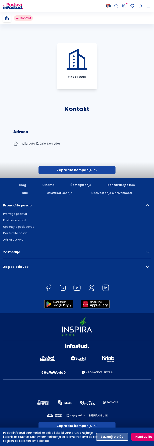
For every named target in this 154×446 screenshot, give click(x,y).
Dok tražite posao (15, 233)
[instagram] (63, 288)
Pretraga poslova (15, 214)
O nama (48, 185)
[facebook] (48, 288)
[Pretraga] (116, 6)
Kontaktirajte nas (121, 185)
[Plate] (124, 6)
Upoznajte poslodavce (18, 227)
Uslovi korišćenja (59, 193)
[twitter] (91, 288)
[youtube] (77, 288)
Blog (22, 185)
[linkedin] (106, 288)
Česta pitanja (80, 185)
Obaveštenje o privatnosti (111, 193)
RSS (25, 193)
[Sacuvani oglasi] (132, 6)
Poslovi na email (14, 220)
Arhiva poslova (13, 240)
